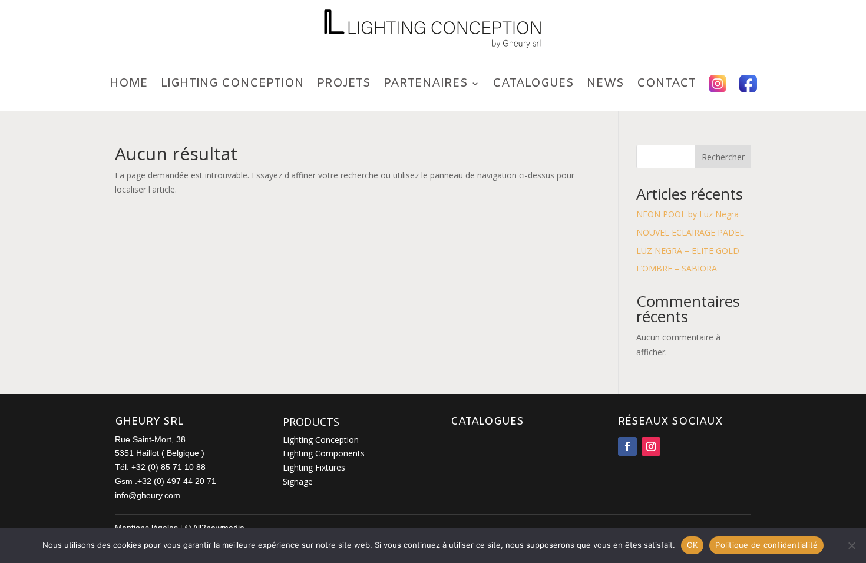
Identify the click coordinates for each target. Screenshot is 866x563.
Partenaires (426, 83)
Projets (344, 83)
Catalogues (533, 83)
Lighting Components (324, 453)
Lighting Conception (321, 439)
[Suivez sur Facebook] (627, 446)
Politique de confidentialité (766, 544)
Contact (666, 83)
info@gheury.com (147, 495)
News (605, 83)
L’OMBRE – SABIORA (676, 268)
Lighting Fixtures (314, 467)
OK (692, 544)
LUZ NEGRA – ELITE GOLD (687, 250)
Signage (298, 481)
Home (129, 83)
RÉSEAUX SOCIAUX (670, 422)
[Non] (851, 545)
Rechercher (723, 157)
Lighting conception (232, 83)
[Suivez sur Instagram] (651, 446)
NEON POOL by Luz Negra (687, 214)
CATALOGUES (487, 422)
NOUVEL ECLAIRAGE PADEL (690, 232)
